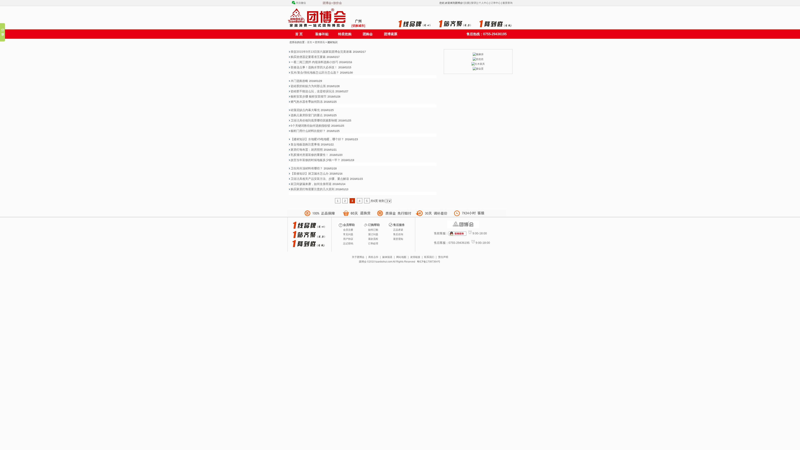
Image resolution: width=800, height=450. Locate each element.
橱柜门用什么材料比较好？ (308, 130)
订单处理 (373, 243)
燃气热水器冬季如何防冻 (307, 101)
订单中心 (496, 2)
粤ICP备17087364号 (428, 261)
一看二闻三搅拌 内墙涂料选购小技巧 (314, 62)
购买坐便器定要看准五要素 (308, 57)
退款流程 (373, 239)
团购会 (368, 34)
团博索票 (390, 34)
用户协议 (348, 239)
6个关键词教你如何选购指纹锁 (310, 125)
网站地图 (401, 257)
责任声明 (443, 257)
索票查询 (507, 2)
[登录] (474, 2)
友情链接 (415, 257)
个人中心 (484, 2)
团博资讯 (320, 42)
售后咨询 (398, 234)
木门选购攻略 (299, 80)
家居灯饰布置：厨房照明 (307, 149)
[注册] (467, 2)
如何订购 (373, 229)
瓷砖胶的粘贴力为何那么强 (308, 86)
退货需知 (398, 239)
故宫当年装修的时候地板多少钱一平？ (315, 160)
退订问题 (373, 234)
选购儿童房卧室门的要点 (307, 115)
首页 (309, 42)
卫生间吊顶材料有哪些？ (307, 168)
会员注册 (348, 229)
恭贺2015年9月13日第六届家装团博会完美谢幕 (321, 51)
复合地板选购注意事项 (305, 144)
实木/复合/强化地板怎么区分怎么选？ (315, 72)
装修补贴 (322, 34)
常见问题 (348, 234)
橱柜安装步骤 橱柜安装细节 (308, 96)
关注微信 (301, 2)
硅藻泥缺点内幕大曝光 (305, 110)
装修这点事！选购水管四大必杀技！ (314, 67)
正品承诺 (398, 229)
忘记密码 (348, 243)
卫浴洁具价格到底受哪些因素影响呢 (314, 120)
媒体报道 (387, 257)
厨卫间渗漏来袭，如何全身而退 (311, 184)
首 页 (299, 34)
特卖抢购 (344, 34)
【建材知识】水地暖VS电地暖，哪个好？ (317, 139)
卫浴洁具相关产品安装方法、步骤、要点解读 (320, 178)
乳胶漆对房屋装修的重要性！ (310, 154)
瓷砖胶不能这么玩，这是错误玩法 (312, 91)
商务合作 (373, 257)
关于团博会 (358, 257)
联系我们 (429, 257)
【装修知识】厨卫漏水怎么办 (310, 173)
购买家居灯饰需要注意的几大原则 (312, 189)
